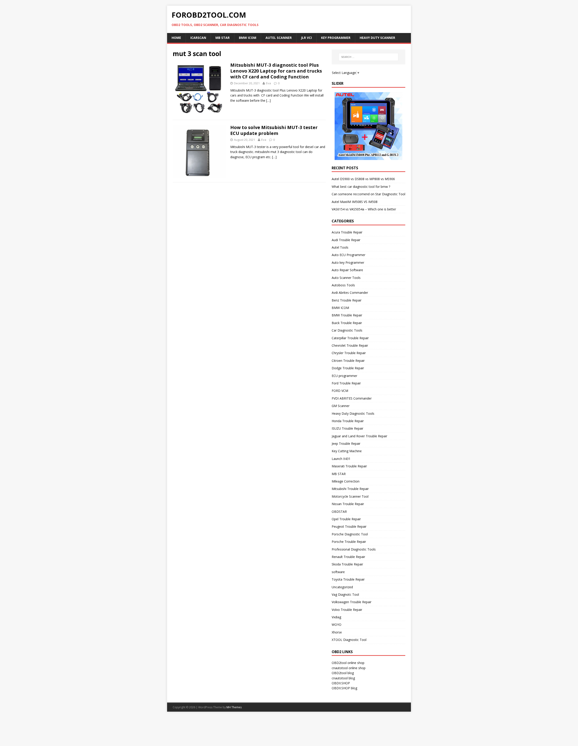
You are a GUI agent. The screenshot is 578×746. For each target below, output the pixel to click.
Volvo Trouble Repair (347, 609)
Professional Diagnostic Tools (354, 549)
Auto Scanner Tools (346, 277)
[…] (268, 100)
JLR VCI (306, 37)
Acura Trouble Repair (347, 232)
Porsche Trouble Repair (349, 541)
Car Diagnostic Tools (347, 330)
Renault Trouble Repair (348, 557)
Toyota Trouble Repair (348, 579)
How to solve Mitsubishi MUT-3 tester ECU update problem (274, 130)
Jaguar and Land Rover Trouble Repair (359, 436)
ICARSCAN (198, 37)
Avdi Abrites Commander (350, 292)
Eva (268, 83)
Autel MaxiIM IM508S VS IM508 (355, 202)
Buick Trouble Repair (347, 323)
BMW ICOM (247, 37)
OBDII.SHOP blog (344, 688)
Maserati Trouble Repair (349, 466)
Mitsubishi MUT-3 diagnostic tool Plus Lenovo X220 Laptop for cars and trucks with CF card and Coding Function (276, 71)
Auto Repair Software (347, 270)
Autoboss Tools (343, 285)
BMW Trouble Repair (347, 315)
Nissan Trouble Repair (348, 504)
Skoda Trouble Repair (347, 564)
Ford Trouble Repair (346, 383)
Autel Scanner (279, 37)
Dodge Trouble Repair (348, 368)
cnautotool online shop (349, 668)
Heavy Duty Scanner (377, 37)
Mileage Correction (345, 481)
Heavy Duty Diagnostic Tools (353, 413)
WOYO (336, 624)
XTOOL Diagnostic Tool (349, 640)
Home (176, 37)
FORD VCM (340, 390)
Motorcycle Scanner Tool (350, 496)
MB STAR (339, 474)
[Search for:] (368, 57)
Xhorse (337, 632)
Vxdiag (336, 617)
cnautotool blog (343, 678)
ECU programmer (344, 376)
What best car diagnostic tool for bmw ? (361, 186)
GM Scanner (341, 406)
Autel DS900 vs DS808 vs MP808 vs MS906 (363, 179)
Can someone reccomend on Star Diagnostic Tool (368, 194)
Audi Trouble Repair (346, 240)
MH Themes (234, 707)
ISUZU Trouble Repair (347, 428)
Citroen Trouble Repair (348, 360)
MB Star (222, 37)
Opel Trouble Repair (346, 519)
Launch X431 (341, 459)
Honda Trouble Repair (348, 421)
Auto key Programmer (348, 262)
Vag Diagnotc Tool (345, 594)
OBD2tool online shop (348, 663)
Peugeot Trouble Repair (349, 526)
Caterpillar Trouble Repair (350, 338)
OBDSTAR (339, 511)
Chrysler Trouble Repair (349, 353)
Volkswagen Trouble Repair (351, 602)
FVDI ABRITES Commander (352, 398)
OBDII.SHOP (341, 683)
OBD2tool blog (343, 673)
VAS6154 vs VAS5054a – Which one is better (364, 209)
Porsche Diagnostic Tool (350, 534)
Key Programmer (335, 37)
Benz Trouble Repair (346, 300)
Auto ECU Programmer (348, 255)
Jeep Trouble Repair (346, 443)
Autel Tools (340, 247)
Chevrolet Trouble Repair (350, 345)
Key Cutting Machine (347, 451)
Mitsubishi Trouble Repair (350, 489)
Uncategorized (342, 587)
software (338, 572)
